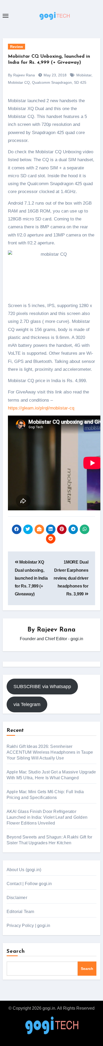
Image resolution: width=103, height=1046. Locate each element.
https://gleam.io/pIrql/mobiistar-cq (41, 408)
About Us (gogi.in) (24, 869)
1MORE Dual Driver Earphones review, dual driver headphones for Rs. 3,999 (71, 578)
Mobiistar (83, 75)
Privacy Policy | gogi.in (28, 925)
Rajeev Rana (56, 630)
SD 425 (80, 82)
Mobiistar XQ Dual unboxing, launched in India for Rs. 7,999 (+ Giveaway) (31, 578)
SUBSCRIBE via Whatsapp (42, 686)
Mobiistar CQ (19, 82)
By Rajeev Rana (21, 75)
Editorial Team (20, 911)
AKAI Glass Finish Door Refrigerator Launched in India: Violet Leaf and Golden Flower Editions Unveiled (47, 817)
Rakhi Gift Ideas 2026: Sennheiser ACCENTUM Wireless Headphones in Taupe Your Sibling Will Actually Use (50, 752)
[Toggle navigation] (5, 16)
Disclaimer (17, 897)
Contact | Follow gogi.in (29, 883)
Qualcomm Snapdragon (52, 82)
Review (16, 47)
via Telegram (26, 704)
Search (16, 951)
